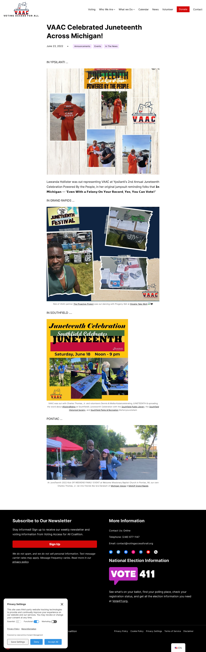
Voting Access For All (21, 16)
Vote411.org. (120, 601)
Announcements (82, 46)
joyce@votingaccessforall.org (158, 613)
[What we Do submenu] (134, 9)
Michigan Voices (118, 486)
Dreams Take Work (138, 304)
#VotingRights (69, 406)
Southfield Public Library (133, 406)
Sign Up (54, 544)
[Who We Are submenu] (114, 9)
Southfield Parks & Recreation (105, 410)
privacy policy (21, 561)
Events (97, 46)
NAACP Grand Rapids (138, 486)
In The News (111, 46)
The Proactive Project (83, 304)
